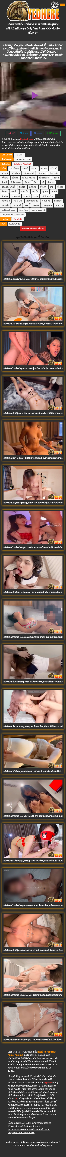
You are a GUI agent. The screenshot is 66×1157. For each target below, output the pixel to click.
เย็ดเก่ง (5, 177)
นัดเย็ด (14, 191)
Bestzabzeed (26, 139)
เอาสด (34, 168)
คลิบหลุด (46, 200)
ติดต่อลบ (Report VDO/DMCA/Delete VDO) (24, 1128)
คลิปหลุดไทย (48, 196)
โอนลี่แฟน (14, 168)
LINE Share (52, 133)
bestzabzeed (38, 210)
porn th (59, 205)
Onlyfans (18, 164)
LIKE (12, 133)
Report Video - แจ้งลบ (33, 228)
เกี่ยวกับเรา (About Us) (18, 1123)
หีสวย (27, 182)
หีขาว (36, 182)
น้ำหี (52, 187)
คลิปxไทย (18, 200)
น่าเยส (4, 191)
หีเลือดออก (16, 182)
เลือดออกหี (29, 173)
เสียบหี (5, 173)
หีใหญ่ (4, 182)
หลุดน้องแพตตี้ (8, 187)
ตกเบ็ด (35, 191)
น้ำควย (60, 187)
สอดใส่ (22, 187)
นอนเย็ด (25, 191)
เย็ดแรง (41, 173)
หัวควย (51, 182)
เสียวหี (53, 168)
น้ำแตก (43, 187)
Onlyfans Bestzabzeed (13, 214)
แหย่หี (25, 168)
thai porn (47, 205)
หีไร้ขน (56, 177)
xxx (26, 205)
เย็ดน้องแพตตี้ (28, 177)
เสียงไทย (16, 173)
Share (25, 133)
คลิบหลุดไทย (32, 200)
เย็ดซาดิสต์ (44, 177)
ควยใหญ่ (16, 196)
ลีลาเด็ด (32, 187)
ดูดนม (45, 191)
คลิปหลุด (27, 164)
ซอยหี (54, 191)
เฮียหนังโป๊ (18, 219)
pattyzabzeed (8, 210)
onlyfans (23, 210)
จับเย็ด (5, 196)
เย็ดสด (15, 177)
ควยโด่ (27, 196)
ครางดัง (5, 205)
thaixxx (35, 205)
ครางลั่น (58, 200)
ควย (36, 196)
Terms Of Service (25, 1132)
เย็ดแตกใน (53, 173)
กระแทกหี (17, 205)
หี (43, 182)
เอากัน (44, 168)
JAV (16, 1098)
